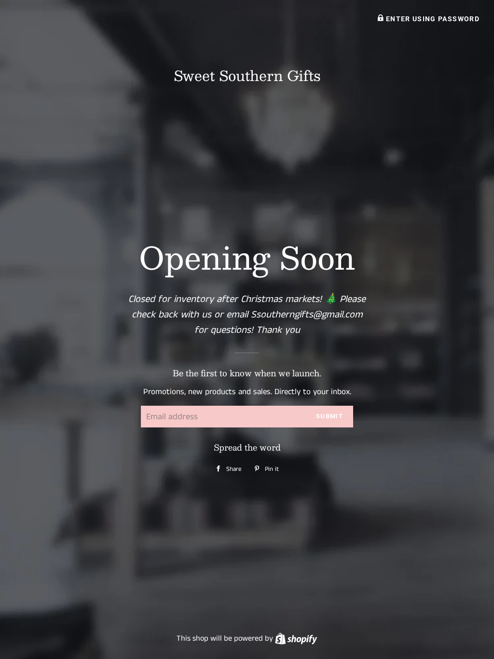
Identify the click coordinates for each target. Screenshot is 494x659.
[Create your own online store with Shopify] (296, 638)
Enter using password (432, 19)
